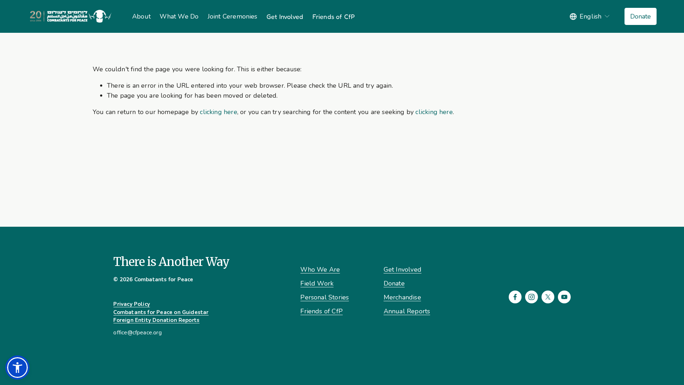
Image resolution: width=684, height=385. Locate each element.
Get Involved (284, 16)
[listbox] (590, 16)
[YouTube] (564, 297)
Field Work (316, 283)
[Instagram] (531, 297)
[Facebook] (515, 297)
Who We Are (320, 269)
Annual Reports (407, 311)
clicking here (218, 112)
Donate (640, 16)
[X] (548, 297)
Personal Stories (324, 297)
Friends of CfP (333, 16)
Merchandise (402, 297)
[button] (17, 367)
